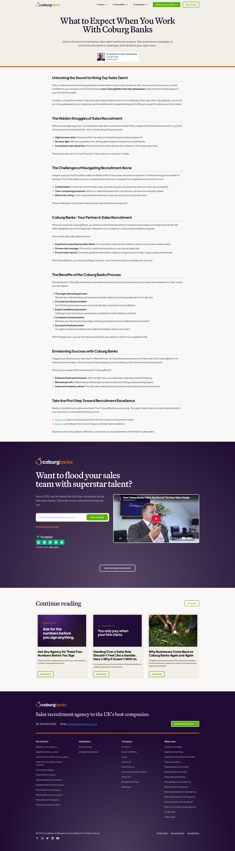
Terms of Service (177, 833)
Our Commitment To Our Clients (134, 772)
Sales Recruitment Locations (47, 752)
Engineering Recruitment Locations (50, 785)
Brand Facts (126, 777)
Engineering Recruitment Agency (49, 780)
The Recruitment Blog (173, 747)
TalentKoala (126, 787)
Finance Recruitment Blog (174, 777)
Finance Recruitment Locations (48, 805)
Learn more (61, 419)
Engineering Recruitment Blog (176, 767)
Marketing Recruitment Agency (48, 790)
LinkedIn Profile (112, 57)
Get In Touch (191, 5)
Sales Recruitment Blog (173, 752)
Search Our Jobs (85, 747)
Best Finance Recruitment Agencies (178, 802)
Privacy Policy (162, 833)
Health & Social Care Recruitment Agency (52, 757)
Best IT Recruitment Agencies (176, 787)
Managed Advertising (130, 782)
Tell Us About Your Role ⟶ (166, 5)
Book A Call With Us (129, 752)
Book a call (60, 423)
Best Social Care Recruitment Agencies (180, 807)
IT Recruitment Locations (46, 775)
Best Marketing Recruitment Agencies (179, 797)
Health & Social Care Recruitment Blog (179, 757)
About (124, 757)
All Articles (191, 603)
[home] (48, 4)
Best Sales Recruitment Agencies (177, 782)
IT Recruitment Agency (45, 770)
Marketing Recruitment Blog (175, 772)
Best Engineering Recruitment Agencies (180, 792)
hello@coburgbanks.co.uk (82, 723)
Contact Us (126, 747)
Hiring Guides (169, 812)
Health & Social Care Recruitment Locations (49, 763)
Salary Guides (169, 817)
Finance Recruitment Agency (47, 800)
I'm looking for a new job (47, 526)
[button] (102, 4)
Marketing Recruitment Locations (49, 795)
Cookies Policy (193, 833)
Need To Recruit (128, 767)
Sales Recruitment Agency (46, 747)
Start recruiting (97, 517)
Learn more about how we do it (117, 568)
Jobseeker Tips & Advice (88, 752)
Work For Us (126, 762)
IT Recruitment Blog (172, 762)
